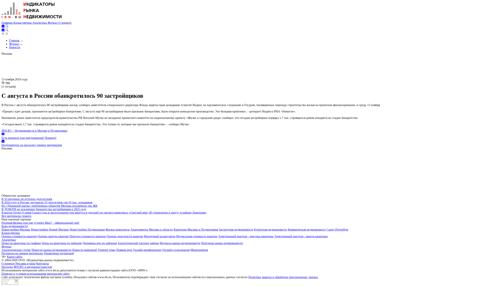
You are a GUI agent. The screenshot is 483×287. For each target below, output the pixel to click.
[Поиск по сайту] (6, 26)
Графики (7, 22)
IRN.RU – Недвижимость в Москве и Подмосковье (34, 130)
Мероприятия (199, 250)
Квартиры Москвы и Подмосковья (196, 229)
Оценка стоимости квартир (19, 236)
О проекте (65, 22)
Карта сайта (14, 256)
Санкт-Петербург (337, 229)
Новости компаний (84, 250)
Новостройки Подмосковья (87, 229)
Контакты (42, 263)
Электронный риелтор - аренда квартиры (301, 236)
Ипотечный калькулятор (159, 236)
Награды (7, 267)
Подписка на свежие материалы (22, 253)
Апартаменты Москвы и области (151, 229)
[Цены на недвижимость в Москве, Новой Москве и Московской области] (32, 19)
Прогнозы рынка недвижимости (222, 243)
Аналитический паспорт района (138, 243)
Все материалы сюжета (16, 216)
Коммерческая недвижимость (307, 229)
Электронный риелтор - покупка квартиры (246, 236)
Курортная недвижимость (270, 229)
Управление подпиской (59, 253)
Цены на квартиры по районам (62, 243)
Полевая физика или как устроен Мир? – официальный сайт (40, 222)
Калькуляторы (22, 22)
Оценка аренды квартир (53, 236)
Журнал (53, 22)
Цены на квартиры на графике (21, 243)
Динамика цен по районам (99, 243)
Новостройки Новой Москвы (50, 229)
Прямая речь (124, 250)
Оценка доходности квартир (125, 236)
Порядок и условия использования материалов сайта (36, 273)
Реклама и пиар (25, 263)
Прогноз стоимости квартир (87, 236)
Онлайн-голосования (176, 250)
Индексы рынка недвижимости (180, 243)
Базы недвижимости (15, 226)
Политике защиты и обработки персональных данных (283, 277)
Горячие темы (106, 250)
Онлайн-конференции (147, 250)
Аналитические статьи (16, 250)
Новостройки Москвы (16, 229)
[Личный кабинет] (3, 26)
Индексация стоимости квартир (196, 236)
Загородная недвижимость (236, 229)
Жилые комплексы (117, 229)
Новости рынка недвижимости (52, 250)
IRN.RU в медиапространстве (33, 267)
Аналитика (40, 22)
